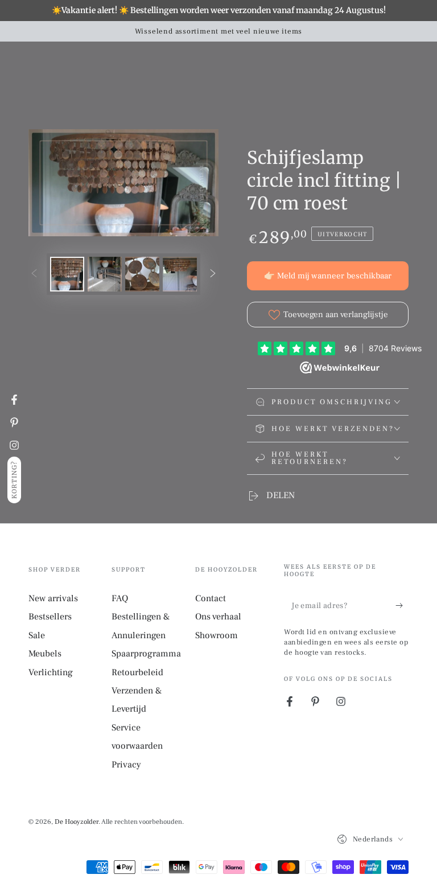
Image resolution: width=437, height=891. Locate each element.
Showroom (216, 635)
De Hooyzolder (76, 822)
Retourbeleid (137, 672)
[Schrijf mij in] (402, 605)
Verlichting (50, 672)
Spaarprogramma (146, 653)
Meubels (44, 653)
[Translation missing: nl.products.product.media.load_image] (67, 274)
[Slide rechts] (212, 273)
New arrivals (53, 598)
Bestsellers (50, 616)
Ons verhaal (218, 616)
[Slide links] (34, 273)
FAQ (120, 598)
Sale (36, 635)
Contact (210, 598)
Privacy (126, 764)
